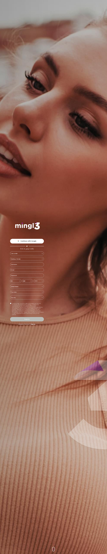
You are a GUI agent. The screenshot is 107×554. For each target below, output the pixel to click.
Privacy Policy (32, 313)
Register (27, 319)
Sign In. (33, 324)
